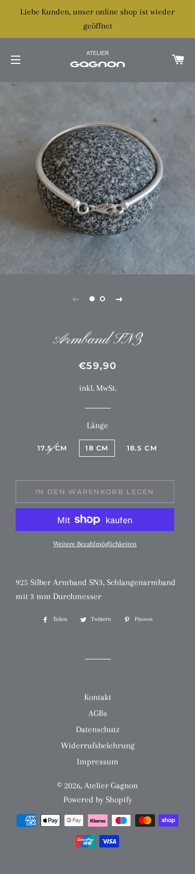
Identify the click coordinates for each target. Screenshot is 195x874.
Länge (97, 425)
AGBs (97, 713)
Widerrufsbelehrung (98, 745)
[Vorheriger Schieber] (75, 298)
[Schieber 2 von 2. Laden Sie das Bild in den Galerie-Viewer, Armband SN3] (103, 299)
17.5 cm (52, 448)
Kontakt (97, 697)
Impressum (98, 761)
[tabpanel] (97, 177)
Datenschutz (98, 729)
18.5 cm (142, 448)
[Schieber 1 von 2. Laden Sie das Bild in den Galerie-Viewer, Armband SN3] (92, 299)
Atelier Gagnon (111, 785)
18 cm (97, 448)
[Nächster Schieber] (119, 298)
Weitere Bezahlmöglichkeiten (95, 544)
